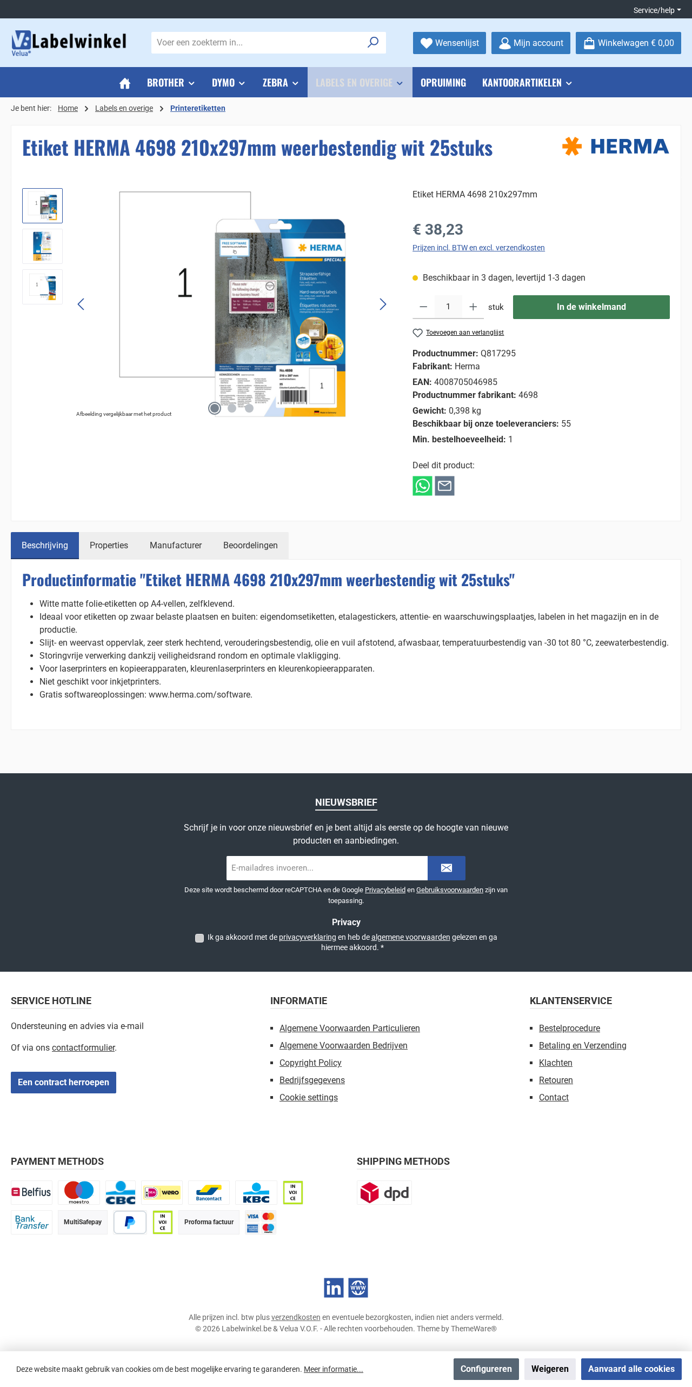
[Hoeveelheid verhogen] (473, 307)
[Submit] (446, 868)
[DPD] (384, 1192)
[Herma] (616, 146)
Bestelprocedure (569, 1028)
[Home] (125, 82)
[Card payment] (260, 1222)
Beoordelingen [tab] (250, 545)
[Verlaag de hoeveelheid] (423, 307)
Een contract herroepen (63, 1082)
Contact (554, 1097)
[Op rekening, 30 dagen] (293, 1192)
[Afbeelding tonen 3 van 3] (249, 408)
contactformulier (83, 1048)
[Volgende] (383, 304)
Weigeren (550, 1369)
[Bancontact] (209, 1192)
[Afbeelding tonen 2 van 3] (232, 408)
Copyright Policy (311, 1063)
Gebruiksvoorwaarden (449, 890)
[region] (206, 304)
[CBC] (120, 1192)
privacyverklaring (307, 937)
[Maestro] (78, 1192)
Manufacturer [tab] (176, 545)
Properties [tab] (109, 545)
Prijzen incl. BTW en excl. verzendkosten (478, 247)
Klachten (556, 1063)
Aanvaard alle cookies (631, 1369)
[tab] (45, 545)
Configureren (486, 1369)
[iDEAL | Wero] (162, 1192)
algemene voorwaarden (410, 937)
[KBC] (256, 1192)
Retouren (556, 1080)
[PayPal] (130, 1222)
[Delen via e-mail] (444, 485)
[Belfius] (31, 1192)
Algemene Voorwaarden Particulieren (350, 1028)
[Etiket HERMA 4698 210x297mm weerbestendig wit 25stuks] (232, 304)
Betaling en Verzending (583, 1045)
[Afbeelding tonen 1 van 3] (214, 408)
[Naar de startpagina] (70, 43)
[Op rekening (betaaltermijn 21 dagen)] (162, 1222)
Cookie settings (309, 1097)
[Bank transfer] (31, 1222)
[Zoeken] (373, 43)
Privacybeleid (385, 890)
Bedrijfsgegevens (312, 1080)
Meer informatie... (333, 1369)
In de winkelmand (591, 307)
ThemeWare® (474, 1328)
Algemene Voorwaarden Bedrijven (344, 1045)
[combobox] (256, 43)
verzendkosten (296, 1317)
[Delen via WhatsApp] (422, 485)
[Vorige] (82, 304)
